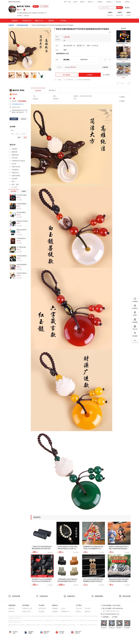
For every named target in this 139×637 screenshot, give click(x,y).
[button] (123, 83)
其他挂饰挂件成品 (22, 25)
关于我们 (63, 20)
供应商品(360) (26, 20)
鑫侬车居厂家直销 (23, 6)
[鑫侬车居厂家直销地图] (45, 13)
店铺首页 (14, 20)
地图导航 (51, 20)
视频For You (39, 20)
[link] (11, 25)
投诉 (110, 32)
